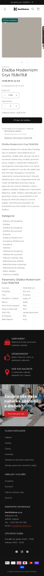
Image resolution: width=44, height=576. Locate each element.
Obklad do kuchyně (12, 254)
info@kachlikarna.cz (21, 526)
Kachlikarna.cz (18, 571)
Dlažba (6, 224)
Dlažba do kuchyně (12, 231)
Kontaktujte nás (16, 414)
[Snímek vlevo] (16, 62)
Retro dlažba (9, 271)
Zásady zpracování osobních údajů (20, 465)
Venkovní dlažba (11, 274)
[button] (5, 9)
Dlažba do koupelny (12, 228)
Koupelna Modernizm (13, 241)
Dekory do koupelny (13, 221)
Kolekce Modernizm (12, 238)
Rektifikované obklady (14, 268)
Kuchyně (9, 486)
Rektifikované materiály (14, 264)
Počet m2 (6, 90)
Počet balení (7, 101)
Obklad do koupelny (13, 251)
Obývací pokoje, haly (13, 258)
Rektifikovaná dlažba (13, 261)
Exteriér (7, 234)
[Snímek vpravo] (27, 62)
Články (8, 449)
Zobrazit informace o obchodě (18, 138)
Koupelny (7, 244)
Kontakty (9, 454)
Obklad (6, 248)
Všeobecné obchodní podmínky (19, 460)
